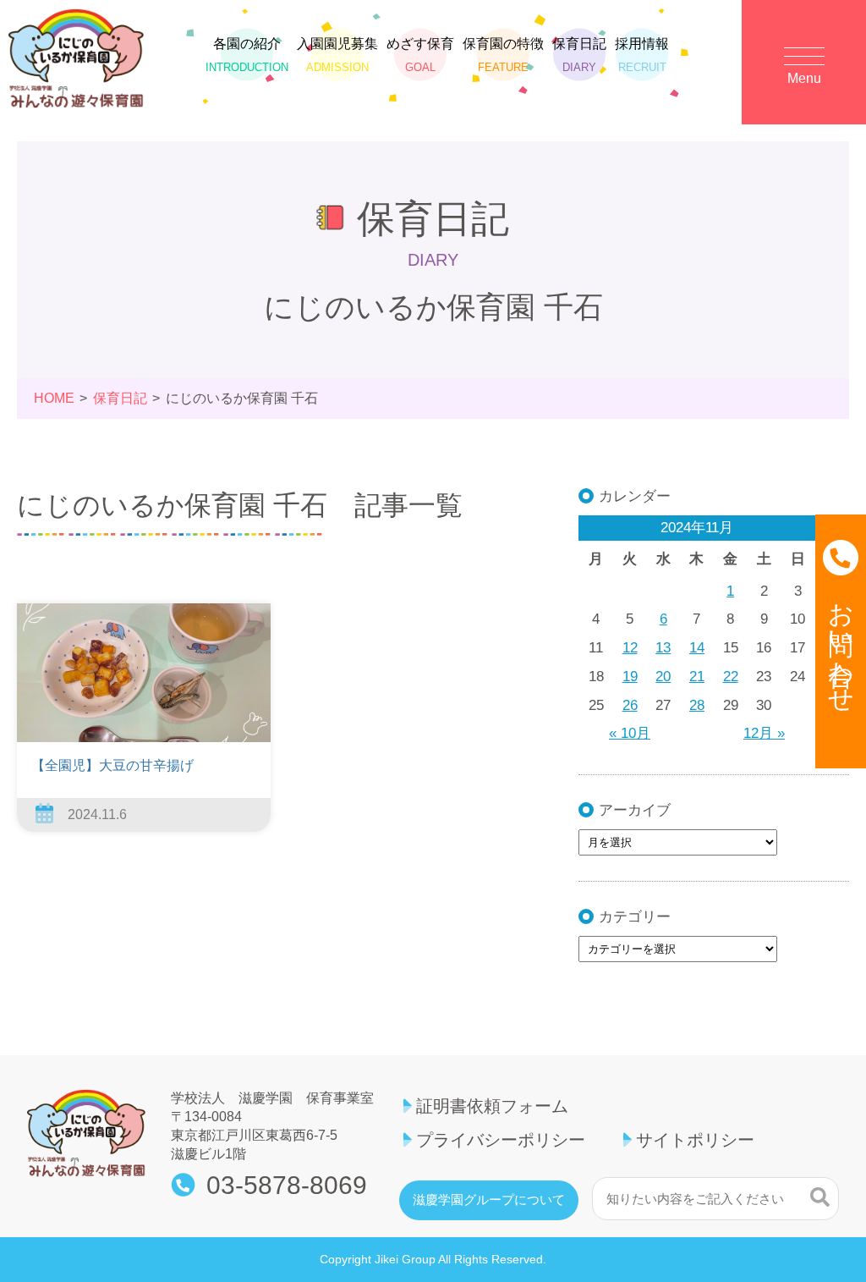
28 (696, 705)
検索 (820, 1196)
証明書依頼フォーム (492, 1106)
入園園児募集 (337, 54)
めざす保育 (420, 54)
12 (630, 648)
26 (630, 705)
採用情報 (642, 54)
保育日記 (579, 54)
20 (663, 677)
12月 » (764, 733)
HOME (54, 398)
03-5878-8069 (286, 1185)
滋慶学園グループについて (489, 1200)
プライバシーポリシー (500, 1140)
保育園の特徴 (503, 54)
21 (696, 677)
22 (730, 677)
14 (696, 648)
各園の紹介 (247, 54)
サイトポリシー (695, 1140)
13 (663, 648)
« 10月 (629, 733)
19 (630, 677)
